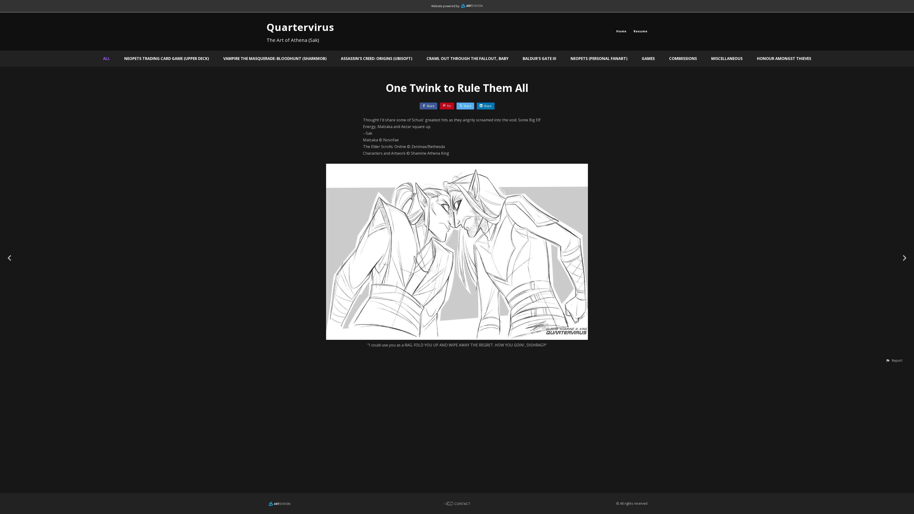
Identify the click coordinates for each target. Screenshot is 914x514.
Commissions (683, 58)
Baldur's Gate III (539, 58)
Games (648, 58)
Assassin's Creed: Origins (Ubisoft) (376, 58)
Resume (640, 31)
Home (621, 31)
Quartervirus (300, 27)
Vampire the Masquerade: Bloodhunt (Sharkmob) (275, 58)
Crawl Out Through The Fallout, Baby (467, 58)
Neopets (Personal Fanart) (599, 58)
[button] (894, 360)
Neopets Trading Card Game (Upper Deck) (166, 58)
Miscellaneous (727, 58)
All (106, 58)
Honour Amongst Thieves (784, 58)
